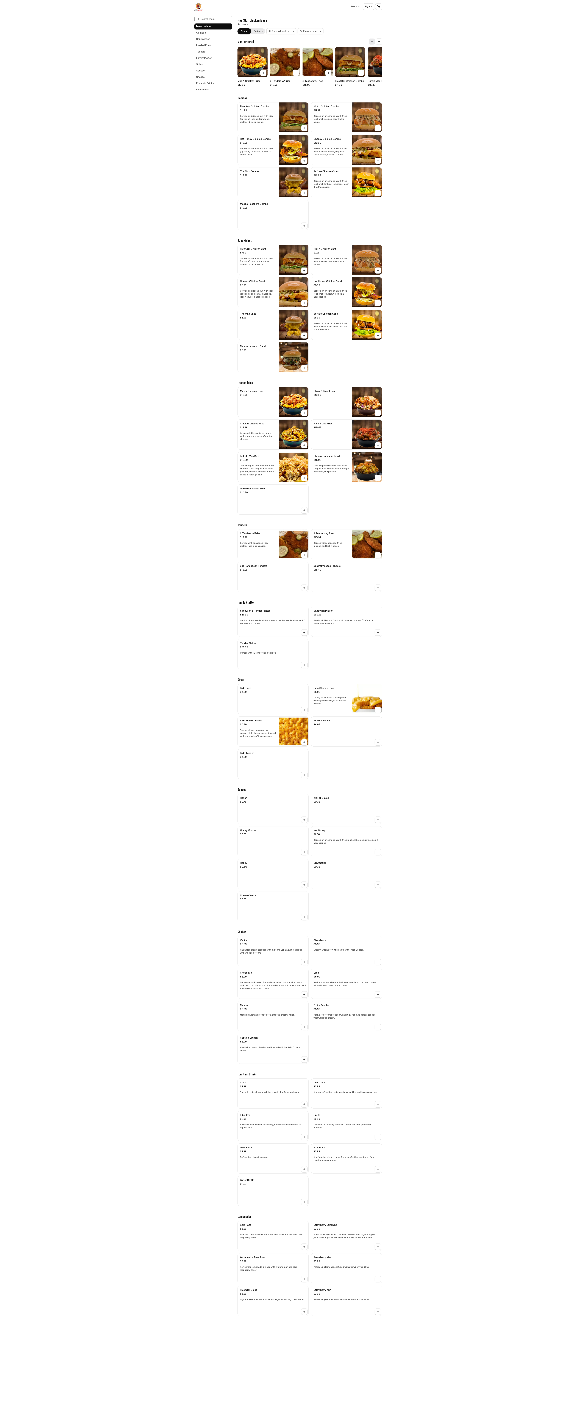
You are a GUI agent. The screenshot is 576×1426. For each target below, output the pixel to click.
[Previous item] (372, 42)
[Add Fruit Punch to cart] (378, 1169)
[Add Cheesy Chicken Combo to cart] (378, 160)
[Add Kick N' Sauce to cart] (378, 819)
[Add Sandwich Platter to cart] (378, 632)
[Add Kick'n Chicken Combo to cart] (378, 128)
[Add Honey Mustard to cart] (304, 852)
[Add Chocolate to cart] (304, 994)
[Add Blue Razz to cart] (304, 1246)
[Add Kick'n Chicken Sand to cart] (378, 270)
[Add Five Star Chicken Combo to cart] (361, 73)
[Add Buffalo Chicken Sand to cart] (378, 335)
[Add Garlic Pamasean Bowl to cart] (304, 510)
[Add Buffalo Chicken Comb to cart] (378, 193)
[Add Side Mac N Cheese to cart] (304, 742)
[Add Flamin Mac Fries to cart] (378, 445)
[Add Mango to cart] (304, 1027)
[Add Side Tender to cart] (304, 775)
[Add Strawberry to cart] (378, 962)
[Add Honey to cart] (304, 884)
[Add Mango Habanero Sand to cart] (304, 368)
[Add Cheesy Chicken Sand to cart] (304, 303)
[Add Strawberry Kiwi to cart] (378, 1279)
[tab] (244, 31)
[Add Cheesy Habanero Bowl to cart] (378, 478)
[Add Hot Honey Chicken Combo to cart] (304, 160)
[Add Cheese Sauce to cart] (304, 917)
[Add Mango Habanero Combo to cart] (304, 225)
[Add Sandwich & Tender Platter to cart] (304, 632)
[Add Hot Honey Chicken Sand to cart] (378, 303)
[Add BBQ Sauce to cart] (378, 884)
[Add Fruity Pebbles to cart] (378, 1027)
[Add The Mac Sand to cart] (304, 335)
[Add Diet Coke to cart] (378, 1104)
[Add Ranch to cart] (304, 819)
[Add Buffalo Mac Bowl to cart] (304, 478)
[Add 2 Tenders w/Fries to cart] (296, 73)
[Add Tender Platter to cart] (304, 665)
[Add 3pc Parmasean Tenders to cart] (378, 587)
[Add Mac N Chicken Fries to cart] (263, 73)
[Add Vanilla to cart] (304, 962)
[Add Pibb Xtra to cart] (304, 1137)
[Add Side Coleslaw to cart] (378, 742)
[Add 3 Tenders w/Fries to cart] (328, 73)
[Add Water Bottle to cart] (304, 1202)
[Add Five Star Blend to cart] (304, 1311)
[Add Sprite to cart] (378, 1137)
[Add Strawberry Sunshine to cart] (378, 1246)
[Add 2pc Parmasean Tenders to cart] (304, 587)
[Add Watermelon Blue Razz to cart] (304, 1279)
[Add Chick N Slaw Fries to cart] (378, 413)
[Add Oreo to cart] (378, 994)
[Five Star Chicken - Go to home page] (198, 6)
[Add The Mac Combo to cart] (304, 193)
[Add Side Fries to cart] (304, 710)
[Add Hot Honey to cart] (378, 852)
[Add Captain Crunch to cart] (304, 1059)
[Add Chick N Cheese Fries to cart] (304, 445)
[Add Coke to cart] (304, 1104)
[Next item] (379, 42)
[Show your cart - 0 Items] (378, 7)
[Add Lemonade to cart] (304, 1169)
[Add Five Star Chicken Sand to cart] (304, 270)
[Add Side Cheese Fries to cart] (378, 710)
